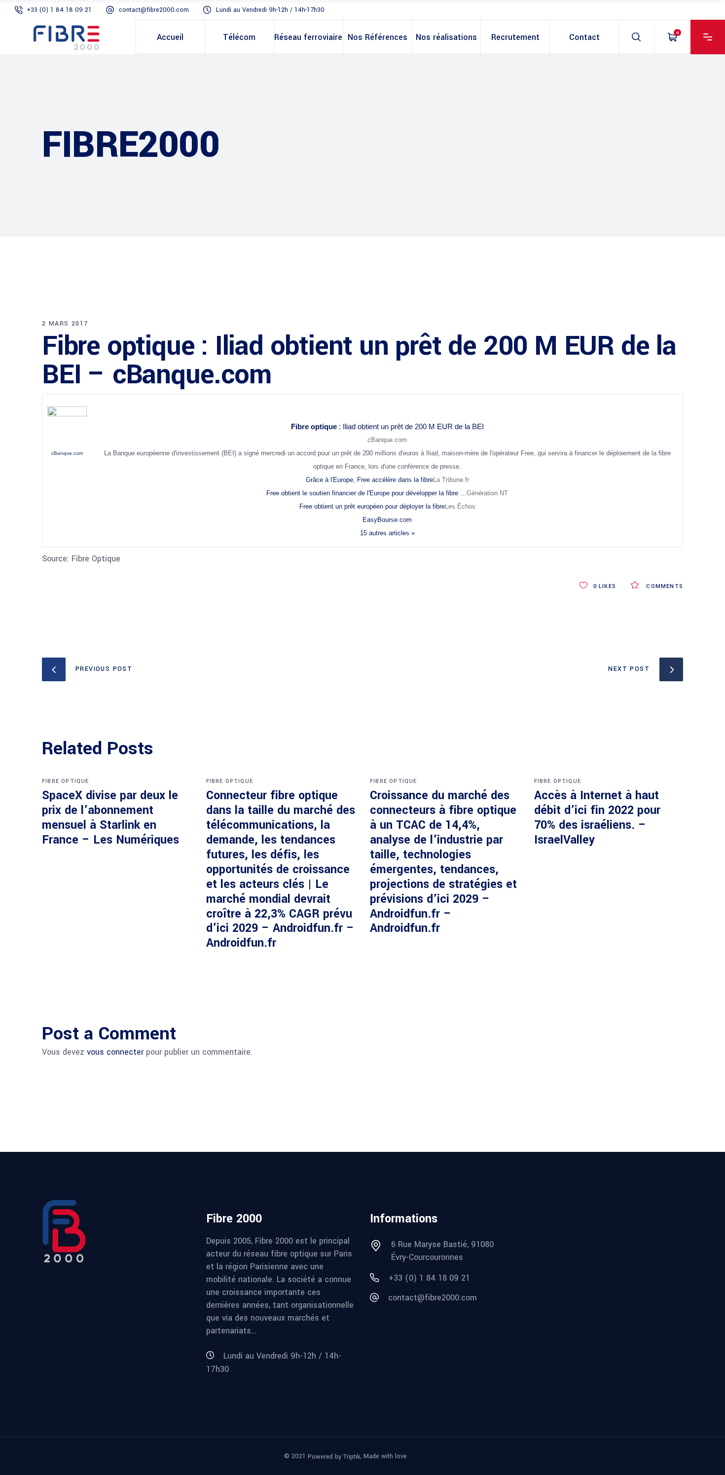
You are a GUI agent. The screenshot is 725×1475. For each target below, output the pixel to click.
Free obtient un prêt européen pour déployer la (372, 506)
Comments (663, 586)
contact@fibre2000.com (154, 9)
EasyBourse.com (387, 519)
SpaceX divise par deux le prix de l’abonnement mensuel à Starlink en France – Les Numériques (110, 817)
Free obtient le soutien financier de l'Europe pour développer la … (366, 493)
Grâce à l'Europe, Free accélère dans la (369, 479)
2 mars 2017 (65, 323)
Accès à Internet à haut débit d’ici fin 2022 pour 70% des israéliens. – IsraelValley (597, 817)
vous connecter (115, 1052)
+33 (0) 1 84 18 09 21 (59, 9)
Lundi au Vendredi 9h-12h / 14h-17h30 (270, 9)
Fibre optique (65, 781)
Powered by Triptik (334, 1456)
